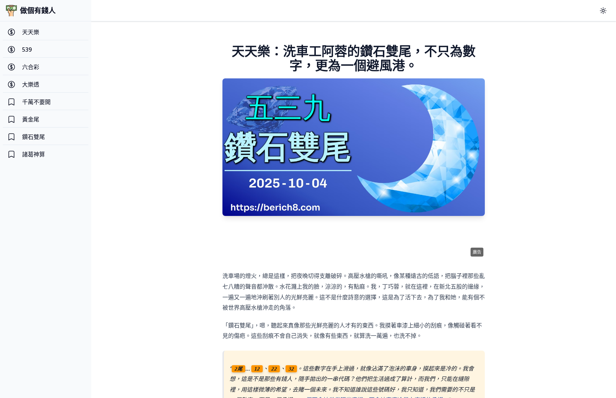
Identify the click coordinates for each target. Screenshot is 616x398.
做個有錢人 (38, 10)
